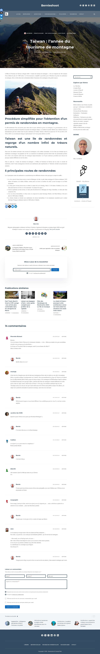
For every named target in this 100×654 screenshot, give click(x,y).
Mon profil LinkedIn (55, 229)
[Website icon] (33, 233)
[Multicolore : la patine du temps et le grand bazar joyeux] (53, 623)
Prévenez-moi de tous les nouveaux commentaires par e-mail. (22, 598)
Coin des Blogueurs (50, 14)
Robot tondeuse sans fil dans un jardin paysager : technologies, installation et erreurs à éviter (82, 107)
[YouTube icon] (45, 233)
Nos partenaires (65, 644)
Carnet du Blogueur (78, 94)
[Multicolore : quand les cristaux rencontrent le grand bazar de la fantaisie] (76, 623)
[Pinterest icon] (42, 233)
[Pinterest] (89, 5)
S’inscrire (55, 269)
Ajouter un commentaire (12, 581)
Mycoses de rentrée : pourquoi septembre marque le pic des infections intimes (80, 123)
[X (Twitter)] (83, 5)
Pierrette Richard (16, 336)
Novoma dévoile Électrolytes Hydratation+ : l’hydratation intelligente (80, 113)
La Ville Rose (76, 86)
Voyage (63, 33)
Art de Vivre (37, 14)
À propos (26, 644)
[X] (9, 206)
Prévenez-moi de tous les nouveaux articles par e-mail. (20, 602)
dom (12, 529)
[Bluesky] (12, 206)
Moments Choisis (77, 92)
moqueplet (14, 500)
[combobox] (81, 77)
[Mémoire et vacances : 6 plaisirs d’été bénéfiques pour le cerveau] (30, 623)
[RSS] (94, 5)
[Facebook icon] (26, 233)
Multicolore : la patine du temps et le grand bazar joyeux (64, 623)
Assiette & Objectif (78, 90)
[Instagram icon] (39, 233)
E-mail (29, 576)
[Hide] (0, 21)
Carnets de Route (77, 96)
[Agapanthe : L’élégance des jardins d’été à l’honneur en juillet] (7, 623)
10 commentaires (25, 312)
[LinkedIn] (91, 5)
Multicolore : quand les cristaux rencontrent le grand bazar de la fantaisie (88, 623)
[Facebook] (80, 5)
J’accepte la (37, 273)
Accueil (18, 14)
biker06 (13, 469)
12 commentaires (41, 311)
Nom (8, 576)
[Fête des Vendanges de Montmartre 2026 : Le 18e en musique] (44, 295)
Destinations (26, 14)
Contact (81, 14)
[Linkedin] (15, 206)
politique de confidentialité (39, 273)
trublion (13, 440)
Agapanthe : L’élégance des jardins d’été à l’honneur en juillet (18, 623)
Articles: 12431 (36, 237)
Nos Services (73, 14)
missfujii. (13, 371)
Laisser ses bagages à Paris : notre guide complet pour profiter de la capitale (28, 304)
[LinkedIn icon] (30, 233)
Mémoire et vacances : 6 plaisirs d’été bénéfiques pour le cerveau (41, 623)
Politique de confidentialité (50, 644)
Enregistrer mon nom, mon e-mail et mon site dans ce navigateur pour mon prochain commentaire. (27, 592)
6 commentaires (15, 313)
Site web (51, 576)
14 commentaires (71, 33)
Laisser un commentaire (12, 607)
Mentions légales (35, 644)
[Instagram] (86, 5)
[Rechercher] (94, 14)
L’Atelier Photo (77, 88)
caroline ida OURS (16, 413)
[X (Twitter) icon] (36, 233)
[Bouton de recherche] (90, 77)
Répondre (64, 336)
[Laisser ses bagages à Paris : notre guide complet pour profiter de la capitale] (28, 295)
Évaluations (62, 14)
